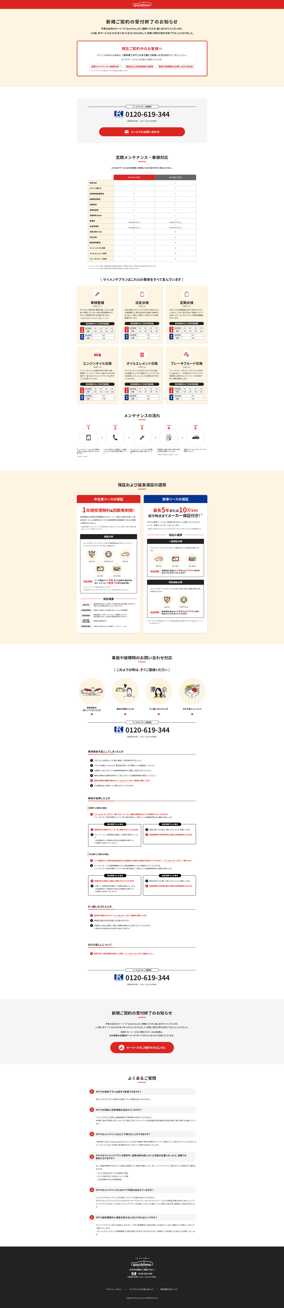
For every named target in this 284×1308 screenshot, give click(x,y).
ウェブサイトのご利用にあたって (141, 1289)
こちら (111, 606)
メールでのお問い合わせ (145, 132)
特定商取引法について (169, 1289)
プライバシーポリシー (114, 1289)
